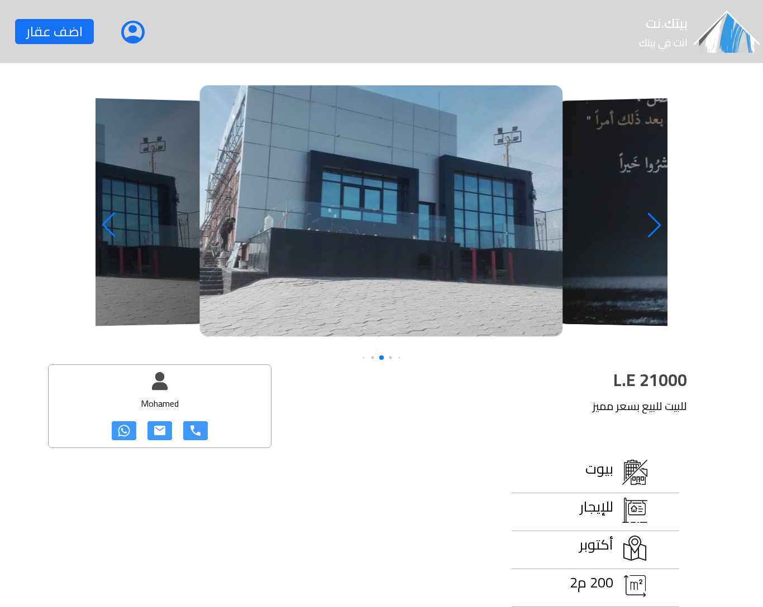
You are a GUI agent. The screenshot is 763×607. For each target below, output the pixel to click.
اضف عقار (54, 31)
